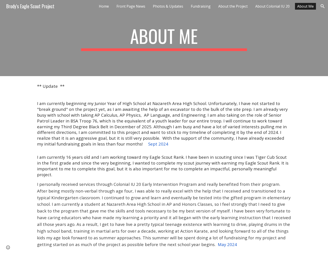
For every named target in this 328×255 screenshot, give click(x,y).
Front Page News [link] (130, 6)
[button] (322, 6)
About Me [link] (305, 6)
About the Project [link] (233, 6)
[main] (164, 38)
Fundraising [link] (201, 6)
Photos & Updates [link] (168, 6)
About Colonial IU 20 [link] (272, 6)
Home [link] (104, 6)
